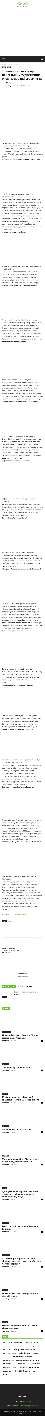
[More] (23, 933)
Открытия (5, 1155)
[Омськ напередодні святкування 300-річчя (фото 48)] (22, 1281)
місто (4, 1356)
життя (27, 1349)
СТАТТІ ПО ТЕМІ (9, 986)
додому (4, 64)
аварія (10, 1342)
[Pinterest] (14, 933)
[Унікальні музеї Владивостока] (22, 1055)
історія (34, 1371)
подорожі (6, 1360)
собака (9, 1367)
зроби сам (6, 1353)
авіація (35, 1342)
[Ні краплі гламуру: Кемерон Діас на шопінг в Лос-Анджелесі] (22, 1023)
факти (5, 1371)
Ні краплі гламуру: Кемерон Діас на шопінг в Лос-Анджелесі (20, 1036)
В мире (5, 1188)
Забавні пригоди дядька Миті (17, 1129)
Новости (5, 1093)
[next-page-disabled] (6, 1002)
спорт (15, 1367)
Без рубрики (6, 1255)
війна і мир (7, 1349)
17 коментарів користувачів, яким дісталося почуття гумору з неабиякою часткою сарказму (21, 1261)
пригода (15, 1363)
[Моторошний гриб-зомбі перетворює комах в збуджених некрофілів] (22, 1146)
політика (34, 1360)
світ (4, 1367)
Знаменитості (6, 1031)
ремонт (28, 1363)
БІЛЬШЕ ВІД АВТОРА (24, 986)
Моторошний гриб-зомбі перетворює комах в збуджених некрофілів (20, 1160)
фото (11, 1371)
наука (9, 1356)
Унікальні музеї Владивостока (17, 1067)
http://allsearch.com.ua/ (18, 914)
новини (29, 1356)
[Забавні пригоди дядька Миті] (22, 1117)
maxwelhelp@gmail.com (29, 1406)
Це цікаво (5, 1064)
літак (28, 1353)
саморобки (36, 1363)
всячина (28, 1346)
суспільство (23, 1367)
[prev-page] (3, 1002)
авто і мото (29, 1342)
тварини (34, 1367)
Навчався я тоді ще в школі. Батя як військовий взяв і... (20, 1327)
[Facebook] (4, 933)
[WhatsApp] (19, 933)
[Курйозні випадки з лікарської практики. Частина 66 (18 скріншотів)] (22, 1085)
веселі (21, 1346)
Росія (5, 1342)
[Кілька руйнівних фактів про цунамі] (7, 994)
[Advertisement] (22, 32)
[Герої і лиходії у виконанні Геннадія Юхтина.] (22, 1214)
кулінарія (22, 1353)
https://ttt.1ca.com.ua (22, 976)
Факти (16, 64)
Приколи (5, 1322)
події (13, 1360)
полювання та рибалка (22, 1360)
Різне (10, 64)
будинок (15, 1346)
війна (38, 1346)
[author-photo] (22, 970)
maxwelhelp (7, 86)
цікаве (10, 921)
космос (14, 1353)
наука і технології (18, 1356)
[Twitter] (9, 933)
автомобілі (19, 1342)
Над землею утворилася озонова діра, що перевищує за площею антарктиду (11, 949)
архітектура (7, 1346)
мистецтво (35, 1353)
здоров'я (33, 1349)
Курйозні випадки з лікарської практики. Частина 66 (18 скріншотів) (21, 1098)
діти (22, 1349)
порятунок (7, 1363)
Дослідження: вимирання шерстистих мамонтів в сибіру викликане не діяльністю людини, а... (21, 1194)
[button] (3, 59)
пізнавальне (21, 1363)
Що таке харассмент (35, 946)
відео (33, 1346)
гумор (16, 1349)
